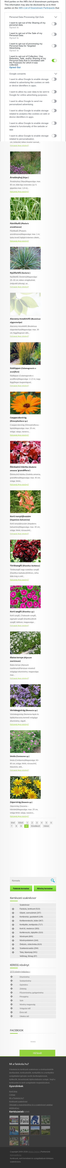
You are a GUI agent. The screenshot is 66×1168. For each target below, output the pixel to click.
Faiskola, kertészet (30, 909)
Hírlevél (37, 1053)
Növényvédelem (29, 940)
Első (13, 823)
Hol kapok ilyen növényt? (19, 145)
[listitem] (33, 17)
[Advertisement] (33, 853)
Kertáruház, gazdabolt (31, 917)
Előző (20, 823)
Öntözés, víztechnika (31, 944)
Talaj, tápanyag (28, 952)
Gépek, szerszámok (30, 913)
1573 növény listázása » (20, 972)
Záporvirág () (21, 802)
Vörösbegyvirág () (23, 710)
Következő (35, 826)
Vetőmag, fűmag (28, 956)
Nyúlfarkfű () (20, 272)
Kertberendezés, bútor (31, 921)
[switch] (54, 23)
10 (26, 826)
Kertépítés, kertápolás (31, 925)
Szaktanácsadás (29, 948)
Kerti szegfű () (22, 611)
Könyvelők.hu (15, 1155)
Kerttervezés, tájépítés (31, 932)
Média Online (33, 1152)
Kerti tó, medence (29, 929)
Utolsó (46, 826)
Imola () (19, 756)
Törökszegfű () (25, 565)
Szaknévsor (24, 905)
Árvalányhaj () (19, 177)
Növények (26, 936)
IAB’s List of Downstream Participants (37, 8)
